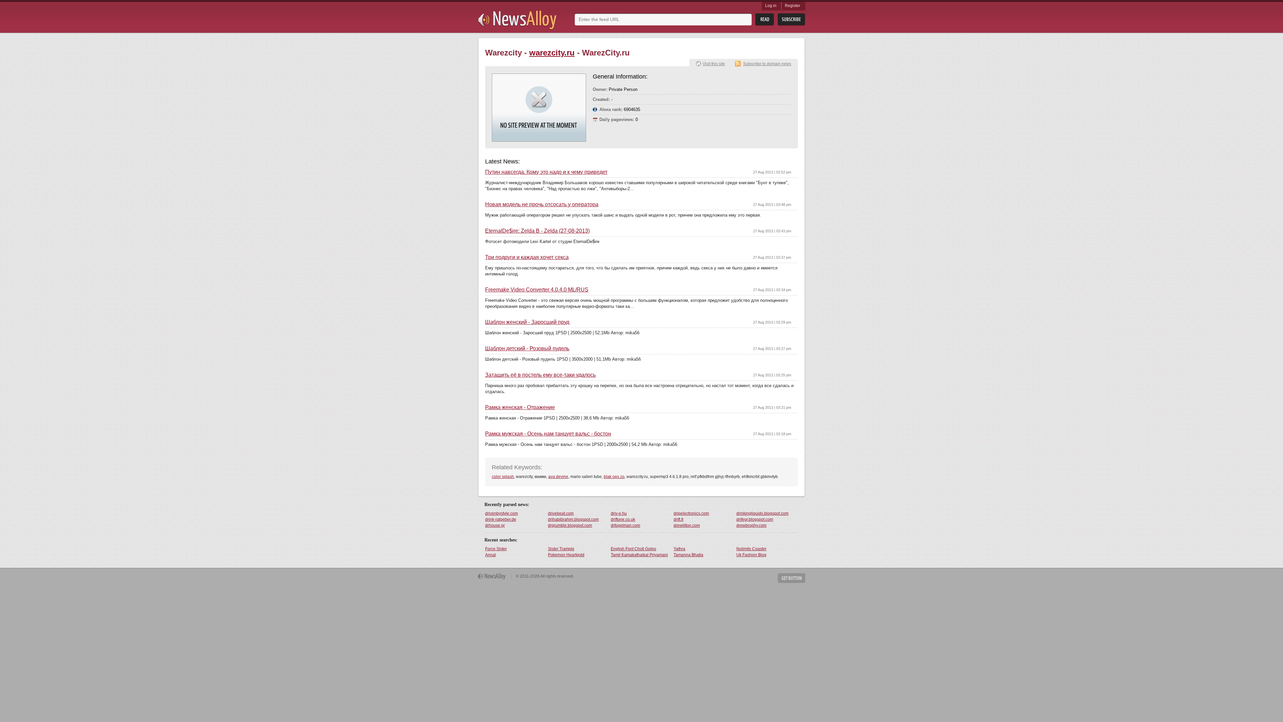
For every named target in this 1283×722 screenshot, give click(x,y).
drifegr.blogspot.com (754, 519)
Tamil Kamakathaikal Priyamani (639, 555)
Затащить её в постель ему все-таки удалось (540, 375)
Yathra (679, 549)
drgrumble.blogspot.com (570, 525)
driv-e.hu (619, 513)
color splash (503, 476)
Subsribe (791, 19)
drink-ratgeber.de (500, 519)
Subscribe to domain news (767, 64)
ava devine (558, 476)
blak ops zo (614, 476)
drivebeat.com (561, 513)
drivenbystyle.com (501, 513)
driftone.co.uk (623, 519)
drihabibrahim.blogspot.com (573, 519)
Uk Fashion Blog (751, 555)
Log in (770, 5)
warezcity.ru (552, 52)
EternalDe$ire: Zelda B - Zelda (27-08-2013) (537, 231)
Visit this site (714, 64)
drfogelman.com (625, 525)
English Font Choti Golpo (633, 549)
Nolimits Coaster (751, 549)
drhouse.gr (495, 525)
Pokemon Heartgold (566, 555)
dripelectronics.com (691, 513)
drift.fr (679, 519)
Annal (490, 555)
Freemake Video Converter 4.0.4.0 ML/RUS (536, 289)
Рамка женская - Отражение (520, 407)
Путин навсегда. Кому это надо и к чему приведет (546, 172)
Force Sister (496, 549)
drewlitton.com (687, 525)
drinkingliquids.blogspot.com (762, 513)
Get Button (791, 578)
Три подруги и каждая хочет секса (527, 257)
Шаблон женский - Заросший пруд (527, 322)
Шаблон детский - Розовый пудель (527, 348)
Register (792, 5)
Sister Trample (561, 549)
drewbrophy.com (751, 525)
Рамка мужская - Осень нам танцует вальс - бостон (548, 434)
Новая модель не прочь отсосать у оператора (541, 204)
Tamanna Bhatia (688, 555)
